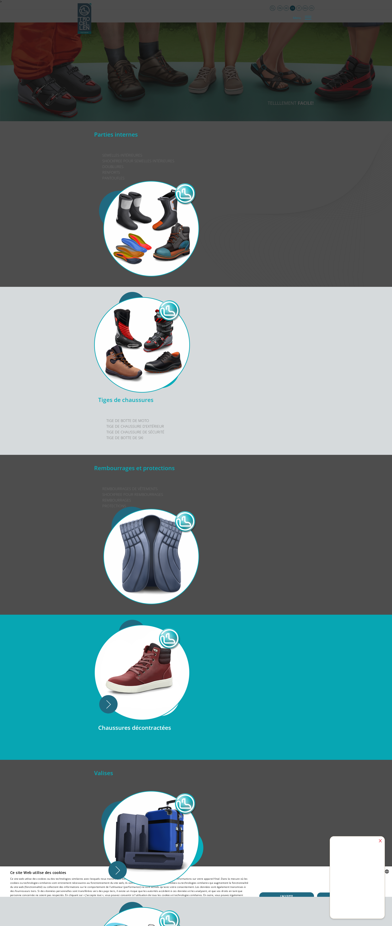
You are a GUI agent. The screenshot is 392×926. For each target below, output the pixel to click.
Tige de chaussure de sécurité (135, 432)
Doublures (113, 166)
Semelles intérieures (122, 155)
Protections (114, 505)
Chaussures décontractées (134, 727)
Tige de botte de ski (124, 437)
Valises (103, 773)
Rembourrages (116, 500)
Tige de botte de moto (127, 420)
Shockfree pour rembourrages (132, 494)
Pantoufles (113, 178)
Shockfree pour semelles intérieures (138, 160)
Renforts (111, 172)
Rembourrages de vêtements (130, 488)
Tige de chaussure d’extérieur (135, 426)
